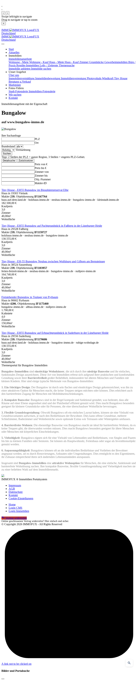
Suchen (7, 153)
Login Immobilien (19, 511)
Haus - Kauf (71, 62)
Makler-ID (41, 183)
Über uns (14, 75)
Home (12, 504)
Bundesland (8, 146)
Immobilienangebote (20, 58)
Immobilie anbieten (19, 68)
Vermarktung (23, 149)
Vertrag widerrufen (16, 518)
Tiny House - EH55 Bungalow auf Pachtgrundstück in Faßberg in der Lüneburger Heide (51, 225)
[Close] (2, 44)
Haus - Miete (56, 62)
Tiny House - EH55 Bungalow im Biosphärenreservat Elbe (34, 190)
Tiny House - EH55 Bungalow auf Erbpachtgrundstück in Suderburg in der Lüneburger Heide (55, 332)
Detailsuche (9, 160)
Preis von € (41, 164)
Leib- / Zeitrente (48, 65)
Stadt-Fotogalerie (18, 91)
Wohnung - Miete (19, 62)
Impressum (15, 485)
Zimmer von (42, 171)
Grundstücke (96, 62)
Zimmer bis (41, 175)
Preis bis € (40, 168)
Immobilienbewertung (47, 78)
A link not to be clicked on (16, 663)
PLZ (37, 138)
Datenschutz (16, 491)
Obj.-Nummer (43, 179)
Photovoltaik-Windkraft (99, 78)
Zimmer (83, 62)
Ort (36, 142)
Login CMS (15, 507)
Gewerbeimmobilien (116, 62)
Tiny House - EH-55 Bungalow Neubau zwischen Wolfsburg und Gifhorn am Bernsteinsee (53, 261)
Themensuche (66, 65)
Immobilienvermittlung (21, 78)
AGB (12, 488)
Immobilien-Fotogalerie (41, 91)
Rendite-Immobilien (27, 65)
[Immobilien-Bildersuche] (129, 663)
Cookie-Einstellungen (21, 498)
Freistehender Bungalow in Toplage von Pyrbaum (29, 297)
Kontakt (13, 495)
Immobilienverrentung (73, 78)
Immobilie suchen (40, 68)
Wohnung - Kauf (39, 62)
